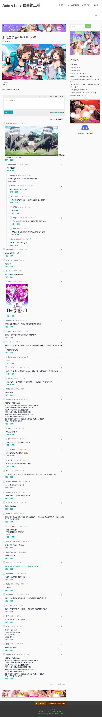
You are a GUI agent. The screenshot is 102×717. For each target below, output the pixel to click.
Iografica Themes (59, 713)
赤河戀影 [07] (75, 67)
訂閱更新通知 (86, 5)
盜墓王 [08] (74, 64)
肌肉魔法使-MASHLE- (13, 89)
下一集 (4, 84)
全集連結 (5, 82)
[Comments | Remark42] (34, 390)
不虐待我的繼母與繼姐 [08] (79, 90)
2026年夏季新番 (73, 5)
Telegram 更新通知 (56, 711)
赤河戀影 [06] (75, 70)
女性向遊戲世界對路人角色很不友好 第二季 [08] (84, 80)
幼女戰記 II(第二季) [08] (78, 96)
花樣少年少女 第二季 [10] (78, 73)
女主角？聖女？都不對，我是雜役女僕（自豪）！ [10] (84, 85)
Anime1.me (21, 5)
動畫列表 (62, 5)
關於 (96, 15)
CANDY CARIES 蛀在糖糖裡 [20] (81, 76)
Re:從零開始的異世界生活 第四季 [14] (83, 93)
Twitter (43, 711)
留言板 (96, 5)
